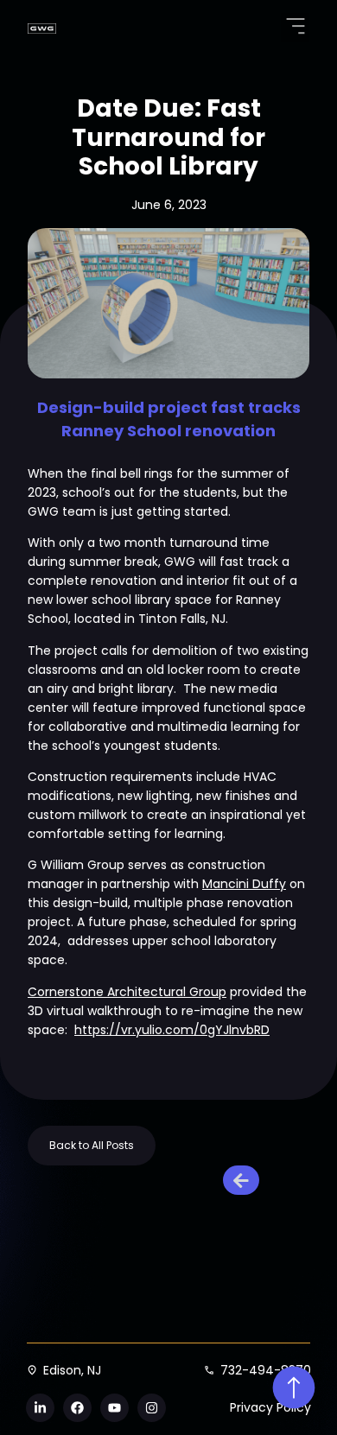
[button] (295, 27)
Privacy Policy (270, 1407)
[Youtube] (114, 1408)
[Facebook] (77, 1408)
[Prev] (244, 1180)
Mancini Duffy (244, 883)
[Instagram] (151, 1408)
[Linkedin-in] (40, 1408)
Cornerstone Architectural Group (127, 991)
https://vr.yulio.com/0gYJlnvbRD (172, 1029)
